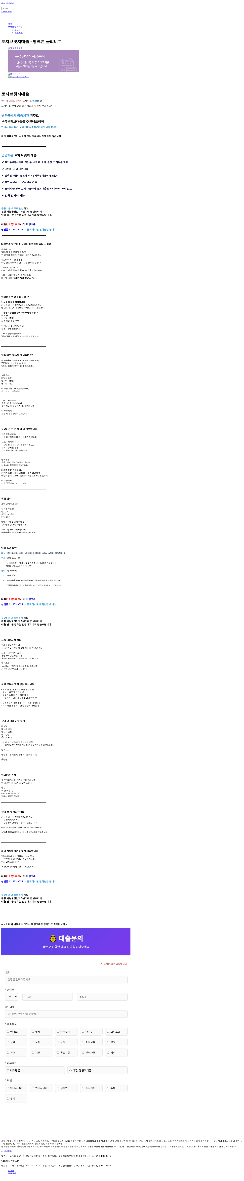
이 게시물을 (6, 1151)
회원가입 (19, 33)
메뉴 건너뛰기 (7, 3)
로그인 (18, 30)
